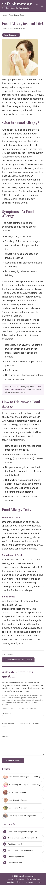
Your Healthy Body (16, 15)
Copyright (10, 882)
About (10, 879)
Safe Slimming (17, 4)
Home (4, 15)
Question (5, 736)
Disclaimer (20, 879)
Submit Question (13, 760)
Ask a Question (10, 35)
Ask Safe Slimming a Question (17, 660)
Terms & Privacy (33, 879)
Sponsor (39, 882)
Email (20, 724)
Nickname (6, 713)
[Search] (37, 6)
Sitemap (20, 882)
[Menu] (42, 6)
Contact (29, 882)
